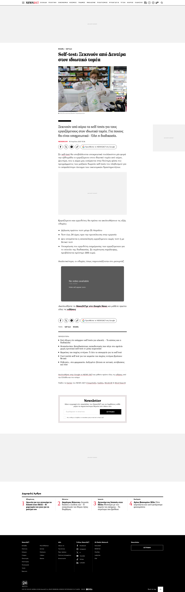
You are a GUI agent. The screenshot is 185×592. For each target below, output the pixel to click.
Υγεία (23, 568)
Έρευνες (24, 571)
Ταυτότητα (61, 549)
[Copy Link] (77, 147)
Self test (69, 49)
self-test (65, 154)
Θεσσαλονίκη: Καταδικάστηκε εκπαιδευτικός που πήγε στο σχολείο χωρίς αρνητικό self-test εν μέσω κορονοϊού (91, 347)
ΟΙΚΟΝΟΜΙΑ (63, 2)
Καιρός (130, 2)
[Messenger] (71, 147)
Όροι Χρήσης (62, 552)
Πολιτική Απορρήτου (64, 555)
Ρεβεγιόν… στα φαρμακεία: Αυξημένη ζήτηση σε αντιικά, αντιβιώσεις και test (92, 363)
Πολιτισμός (25, 561)
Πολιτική (24, 549)
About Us (61, 545)
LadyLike (97, 555)
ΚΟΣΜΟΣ (73, 2)
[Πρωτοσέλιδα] (145, 2)
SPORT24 (97, 549)
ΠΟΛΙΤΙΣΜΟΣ (102, 2)
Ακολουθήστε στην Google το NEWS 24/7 (75, 375)
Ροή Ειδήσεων (44, 545)
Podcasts (43, 552)
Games (69, 383)
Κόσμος (24, 552)
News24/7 (98, 545)
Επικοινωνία (62, 558)
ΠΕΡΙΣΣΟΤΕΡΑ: (63, 336)
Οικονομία (25, 558)
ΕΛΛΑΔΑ (43, 2)
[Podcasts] (153, 2)
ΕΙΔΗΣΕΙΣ (139, 2)
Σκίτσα (42, 549)
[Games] (157, 2)
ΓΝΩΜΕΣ (81, 2)
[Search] (161, 2)
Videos (42, 555)
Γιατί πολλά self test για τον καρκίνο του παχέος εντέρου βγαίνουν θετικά (91, 357)
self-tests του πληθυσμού (109, 164)
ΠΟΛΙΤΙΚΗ (52, 2)
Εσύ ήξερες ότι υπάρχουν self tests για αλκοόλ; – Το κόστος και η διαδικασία (90, 341)
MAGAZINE (91, 2)
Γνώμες (24, 555)
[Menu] (23, 2)
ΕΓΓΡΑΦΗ (147, 547)
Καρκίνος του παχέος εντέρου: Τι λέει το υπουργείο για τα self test (91, 352)
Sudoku (100, 383)
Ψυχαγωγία (25, 565)
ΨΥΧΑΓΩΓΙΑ (114, 2)
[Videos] (149, 2)
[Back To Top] (160, 589)
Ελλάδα (61, 49)
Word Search (120, 383)
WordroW (108, 383)
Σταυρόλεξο (91, 383)
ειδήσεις (119, 375)
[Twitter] (66, 147)
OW (96, 558)
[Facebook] (60, 147)
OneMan (97, 552)
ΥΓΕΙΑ (123, 2)
